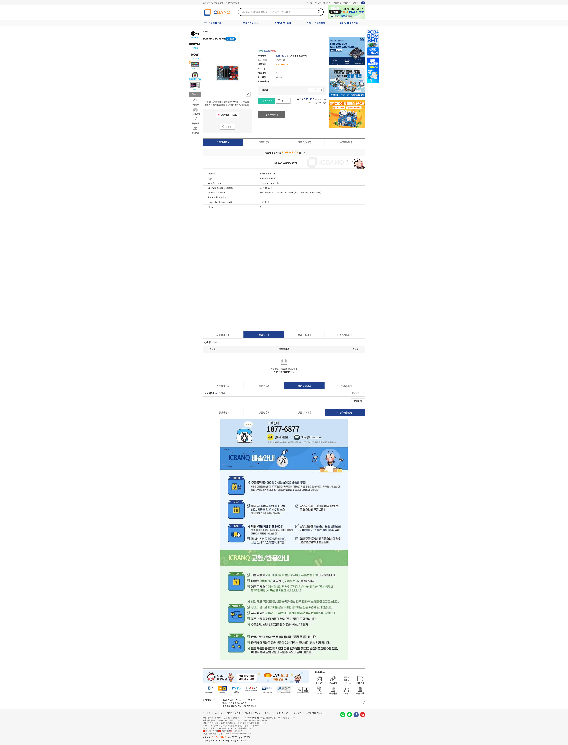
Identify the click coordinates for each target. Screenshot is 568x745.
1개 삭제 (310, 90)
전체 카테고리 (214, 23)
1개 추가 (321, 90)
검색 (319, 11)
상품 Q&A (304, 142)
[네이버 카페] (349, 714)
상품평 (264, 142)
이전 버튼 (364, 701)
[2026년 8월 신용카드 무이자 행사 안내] (223, 2)
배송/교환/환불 (344, 142)
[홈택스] (223, 690)
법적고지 (268, 712)
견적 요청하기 (272, 114)
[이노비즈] (251, 690)
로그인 (309, 2)
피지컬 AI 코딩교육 (349, 23)
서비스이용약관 (233, 712)
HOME (205, 31)
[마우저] (267, 690)
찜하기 (284, 100)
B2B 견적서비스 (250, 23)
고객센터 (317, 2)
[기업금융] (303, 690)
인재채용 (218, 712)
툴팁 (277, 73)
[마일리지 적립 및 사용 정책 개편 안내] (239, 705)
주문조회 (346, 2)
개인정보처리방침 (252, 712)
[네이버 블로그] (342, 714)
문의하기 (358, 401)
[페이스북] (356, 714)
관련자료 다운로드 (229, 114)
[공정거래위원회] (209, 690)
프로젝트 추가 (266, 100)
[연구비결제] (236, 690)
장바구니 (358, 2)
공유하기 (229, 126)
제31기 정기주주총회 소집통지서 (236, 702)
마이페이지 (327, 2)
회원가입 (337, 2)
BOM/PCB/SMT (283, 23)
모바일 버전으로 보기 (315, 712)
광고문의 (297, 712)
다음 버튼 (364, 704)
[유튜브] (362, 714)
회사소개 (206, 712)
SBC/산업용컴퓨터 (316, 23)
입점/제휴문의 (283, 712)
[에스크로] (284, 690)
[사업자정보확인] (258, 717)
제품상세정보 (223, 142)
